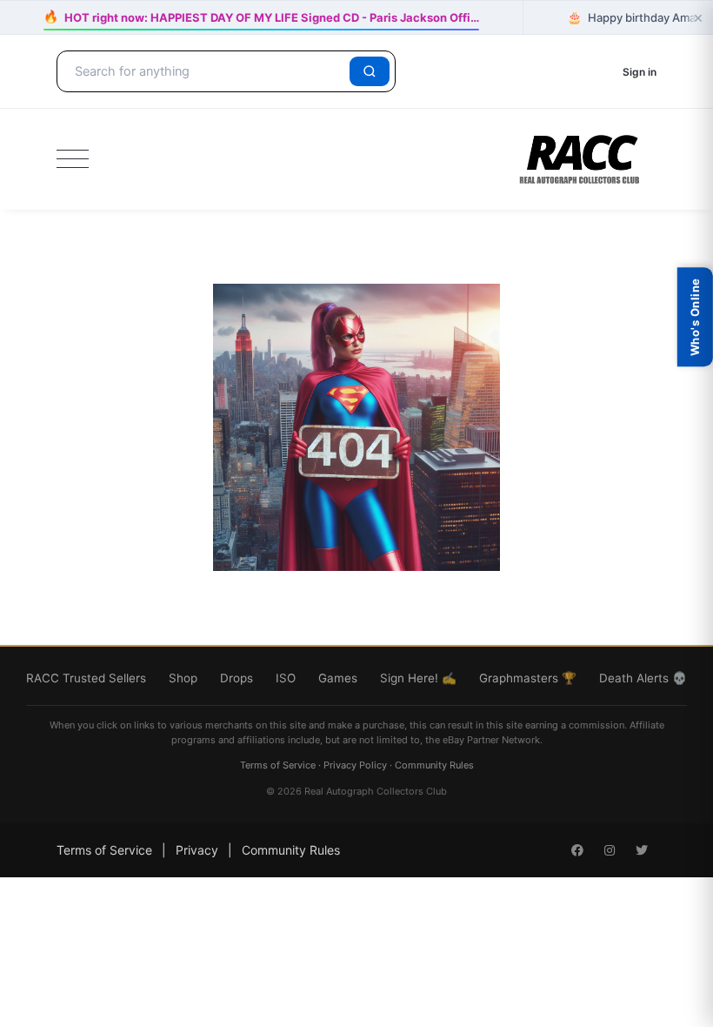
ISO (286, 678)
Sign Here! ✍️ (418, 678)
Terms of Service (278, 765)
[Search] (370, 71)
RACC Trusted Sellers (86, 678)
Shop (183, 678)
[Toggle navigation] (73, 159)
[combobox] (206, 71)
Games (337, 678)
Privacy (197, 849)
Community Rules (434, 765)
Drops (236, 678)
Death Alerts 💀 (643, 678)
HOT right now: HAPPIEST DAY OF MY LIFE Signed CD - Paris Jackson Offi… (261, 17)
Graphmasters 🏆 (527, 678)
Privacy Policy (355, 765)
